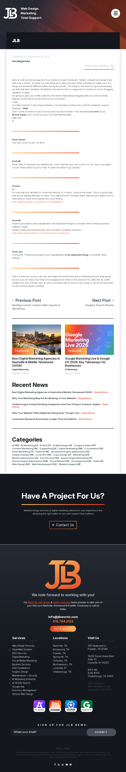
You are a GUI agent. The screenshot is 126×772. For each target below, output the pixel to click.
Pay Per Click (47, 458)
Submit (101, 732)
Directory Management (24, 690)
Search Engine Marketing (75, 458)
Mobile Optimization (23, 458)
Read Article (100, 392)
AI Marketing (71, 369)
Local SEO (41, 454)
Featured (40, 451)
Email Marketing (21, 451)
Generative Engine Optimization (68, 451)
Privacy (67, 748)
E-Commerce (91, 448)
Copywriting (46, 448)
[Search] (111, 66)
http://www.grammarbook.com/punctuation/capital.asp (41, 233)
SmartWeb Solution (22, 649)
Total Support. (31, 18)
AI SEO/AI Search (21, 683)
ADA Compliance (21, 668)
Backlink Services (21, 664)
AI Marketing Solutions (24, 679)
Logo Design (60, 454)
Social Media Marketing (24, 660)
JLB (79, 755)
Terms (58, 748)
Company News (82, 445)
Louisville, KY (60, 668)
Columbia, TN (60, 660)
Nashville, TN (60, 645)
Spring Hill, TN (60, 657)
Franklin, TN (59, 653)
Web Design (18, 464)
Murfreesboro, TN (62, 664)
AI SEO (43, 445)
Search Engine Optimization (27, 461)
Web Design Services (23, 645)
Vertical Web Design (22, 694)
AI (13, 445)
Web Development (42, 464)
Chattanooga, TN (62, 671)
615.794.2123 (63, 621)
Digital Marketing (20, 369)
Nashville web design (39, 602)
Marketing (78, 454)
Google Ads (18, 686)
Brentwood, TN (61, 649)
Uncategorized (21, 61)
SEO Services (19, 653)
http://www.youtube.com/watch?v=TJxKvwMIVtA (37, 202)
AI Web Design (60, 445)
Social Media (57, 461)
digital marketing (61, 602)
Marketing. (29, 13)
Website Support (68, 464)
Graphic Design (20, 454)
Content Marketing (22, 448)
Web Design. (30, 8)
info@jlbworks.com (63, 617)
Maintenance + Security (24, 675)
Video (96, 461)
